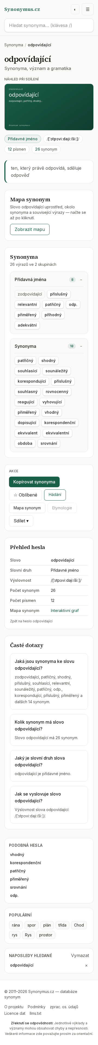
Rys (28, 935)
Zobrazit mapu (30, 229)
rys (14, 935)
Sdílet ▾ (21, 520)
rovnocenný (57, 391)
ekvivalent (28, 433)
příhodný (53, 314)
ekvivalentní (57, 433)
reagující (26, 402)
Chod (79, 925)
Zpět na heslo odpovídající (31, 621)
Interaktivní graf (65, 610)
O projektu (13, 1006)
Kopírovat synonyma (34, 482)
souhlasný (28, 391)
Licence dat (14, 1013)
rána (16, 925)
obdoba (25, 443)
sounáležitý (56, 370)
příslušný (59, 294)
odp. (73, 304)
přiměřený (27, 314)
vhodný (52, 412)
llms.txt (35, 1013)
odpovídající (21, 965)
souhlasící (27, 370)
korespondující (32, 381)
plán (47, 925)
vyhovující (52, 402)
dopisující (27, 422)
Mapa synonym (27, 507)
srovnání (49, 443)
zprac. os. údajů (64, 1006)
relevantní (27, 304)
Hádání (55, 494)
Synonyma (13, 44)
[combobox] (49, 25)
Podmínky (36, 1006)
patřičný (53, 304)
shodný (48, 360)
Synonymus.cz (22, 9)
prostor (45, 935)
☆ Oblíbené (25, 495)
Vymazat (80, 955)
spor (31, 925)
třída (62, 925)
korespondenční (59, 422)
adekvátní (27, 325)
